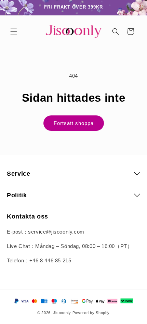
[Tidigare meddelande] (12, 7)
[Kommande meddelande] (134, 7)
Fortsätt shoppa (74, 123)
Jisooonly (62, 313)
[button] (13, 31)
